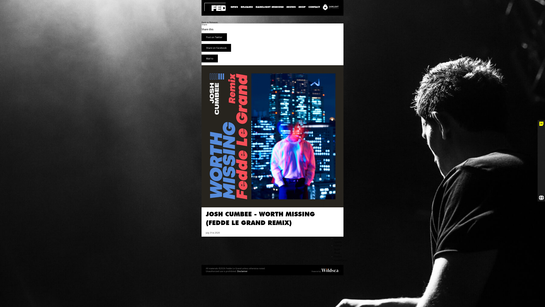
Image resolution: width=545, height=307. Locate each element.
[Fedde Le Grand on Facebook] (541, 131)
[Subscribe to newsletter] (541, 190)
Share (204, 24)
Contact (314, 7)
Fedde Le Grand (215, 7)
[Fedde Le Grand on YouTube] (541, 153)
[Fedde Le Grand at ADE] (541, 123)
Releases (247, 7)
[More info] (541, 183)
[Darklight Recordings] (330, 7)
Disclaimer (242, 271)
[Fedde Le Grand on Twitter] (541, 138)
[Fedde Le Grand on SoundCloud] (541, 160)
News (234, 7)
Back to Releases (210, 22)
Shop (302, 7)
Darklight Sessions (270, 7)
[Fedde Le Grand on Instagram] (541, 146)
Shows (291, 7)
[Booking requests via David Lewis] (541, 197)
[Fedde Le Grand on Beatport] (541, 175)
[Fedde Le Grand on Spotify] (541, 168)
